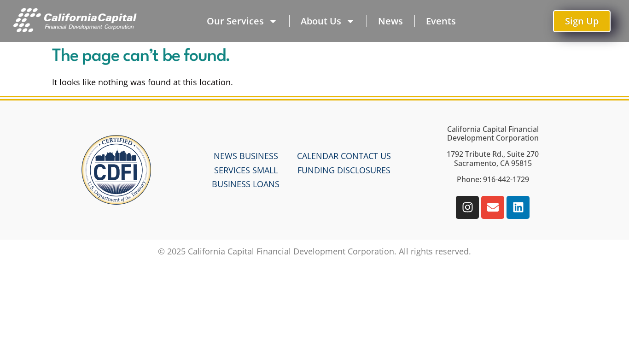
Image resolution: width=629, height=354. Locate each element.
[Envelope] (492, 207)
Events (441, 21)
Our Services (235, 21)
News (390, 21)
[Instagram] (467, 207)
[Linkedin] (518, 207)
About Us (321, 21)
